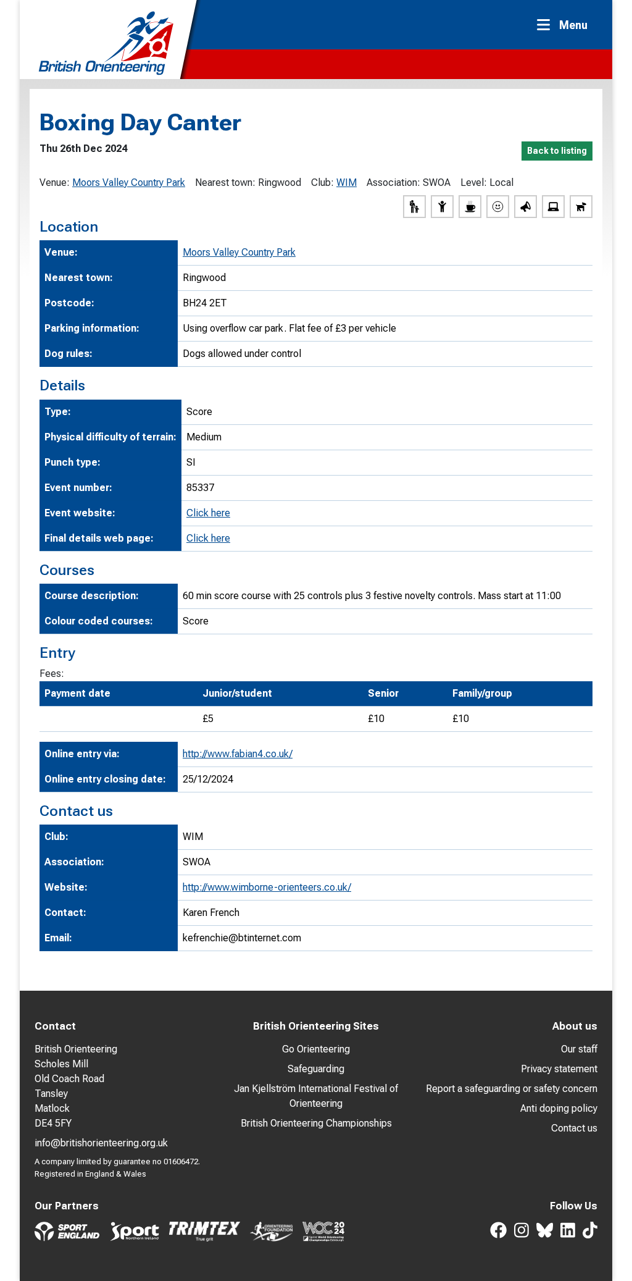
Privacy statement (559, 1069)
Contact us (574, 1128)
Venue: (55, 182)
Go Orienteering (316, 1049)
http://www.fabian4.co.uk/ (238, 754)
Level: (473, 182)
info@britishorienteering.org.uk (101, 1143)
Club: (322, 182)
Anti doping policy (558, 1108)
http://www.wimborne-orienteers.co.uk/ (267, 887)
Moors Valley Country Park (128, 182)
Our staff (579, 1049)
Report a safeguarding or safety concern (511, 1088)
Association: (393, 182)
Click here (208, 513)
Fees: (52, 673)
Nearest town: (225, 182)
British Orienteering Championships (316, 1123)
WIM (346, 182)
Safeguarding (316, 1069)
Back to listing (557, 151)
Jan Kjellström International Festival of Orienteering (316, 1096)
